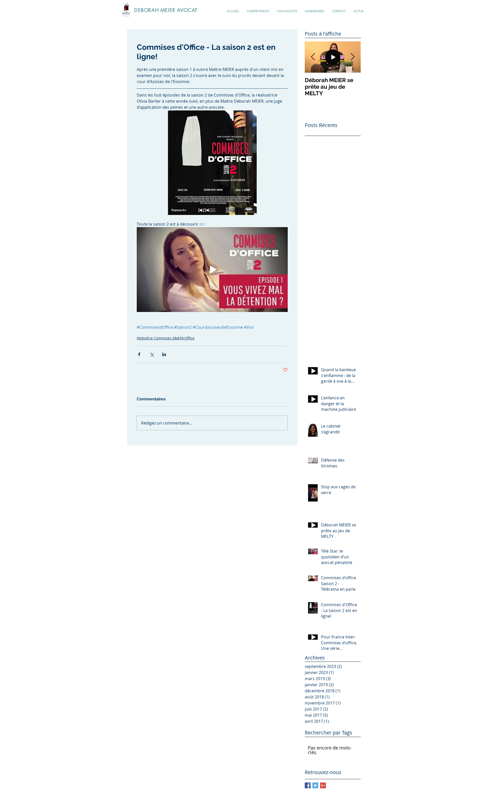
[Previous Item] (313, 57)
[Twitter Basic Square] (315, 785)
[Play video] (212, 269)
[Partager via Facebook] (139, 354)
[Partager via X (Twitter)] (151, 354)
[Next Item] (352, 57)
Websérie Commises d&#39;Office (165, 338)
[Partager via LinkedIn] (164, 354)
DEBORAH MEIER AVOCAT (165, 10)
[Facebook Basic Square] (308, 785)
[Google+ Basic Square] (323, 785)
